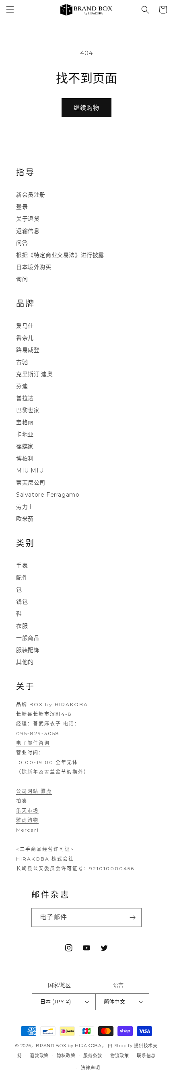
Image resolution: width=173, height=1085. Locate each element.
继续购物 (86, 107)
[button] (10, 9)
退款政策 (39, 1055)
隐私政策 (66, 1055)
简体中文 (115, 1001)
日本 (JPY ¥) (55, 1001)
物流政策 (119, 1055)
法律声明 (90, 1068)
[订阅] (132, 917)
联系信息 (146, 1055)
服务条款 (92, 1055)
